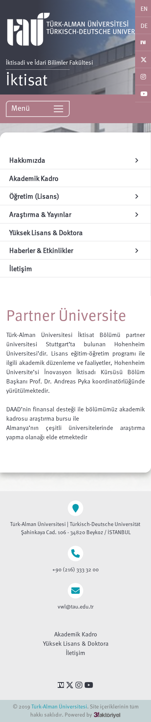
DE (144, 25)
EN (144, 8)
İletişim (75, 652)
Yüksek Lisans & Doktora (75, 643)
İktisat (27, 79)
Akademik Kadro (75, 634)
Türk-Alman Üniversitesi (59, 706)
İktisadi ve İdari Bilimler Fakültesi (49, 62)
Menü (21, 107)
